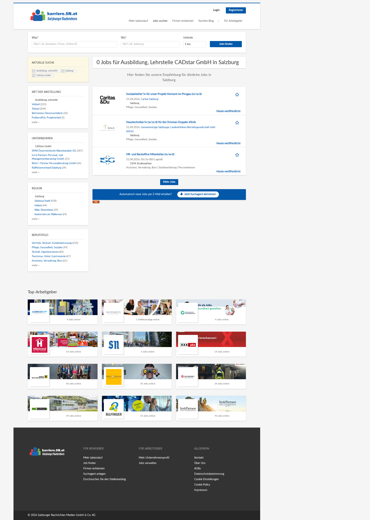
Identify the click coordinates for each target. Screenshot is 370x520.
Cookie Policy (202, 484)
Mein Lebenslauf (138, 21)
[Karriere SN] (54, 15)
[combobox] (74, 44)
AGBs (197, 468)
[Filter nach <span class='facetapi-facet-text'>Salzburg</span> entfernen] (63, 71)
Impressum (200, 490)
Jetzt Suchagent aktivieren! (200, 194)
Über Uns (199, 463)
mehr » (35, 122)
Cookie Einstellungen (206, 479)
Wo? (123, 37)
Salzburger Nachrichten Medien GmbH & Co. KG (66, 515)
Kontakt (199, 457)
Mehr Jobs (169, 182)
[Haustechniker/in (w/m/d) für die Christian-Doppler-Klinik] (107, 127)
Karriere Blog (206, 21)
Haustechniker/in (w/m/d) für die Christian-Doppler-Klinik (161, 122)
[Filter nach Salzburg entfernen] (33, 196)
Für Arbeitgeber (233, 21)
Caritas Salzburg (149, 99)
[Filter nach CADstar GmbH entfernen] (33, 146)
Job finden (89, 463)
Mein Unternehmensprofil (154, 457)
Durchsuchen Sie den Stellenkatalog (104, 479)
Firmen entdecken (183, 21)
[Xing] (37, 465)
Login (216, 10)
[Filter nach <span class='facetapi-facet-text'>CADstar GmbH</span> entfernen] (33, 75)
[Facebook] (30, 465)
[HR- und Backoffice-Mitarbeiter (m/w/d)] (107, 160)
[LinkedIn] (42, 465)
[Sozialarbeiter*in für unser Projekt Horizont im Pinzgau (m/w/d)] (107, 99)
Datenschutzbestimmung (209, 474)
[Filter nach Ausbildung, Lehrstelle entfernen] (33, 100)
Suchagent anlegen (94, 474)
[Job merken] (237, 94)
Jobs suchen (160, 21)
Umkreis (188, 37)
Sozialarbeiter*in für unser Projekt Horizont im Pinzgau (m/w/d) (164, 94)
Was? (35, 37)
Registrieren (236, 10)
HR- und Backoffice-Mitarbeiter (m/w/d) (150, 154)
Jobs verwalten (147, 463)
